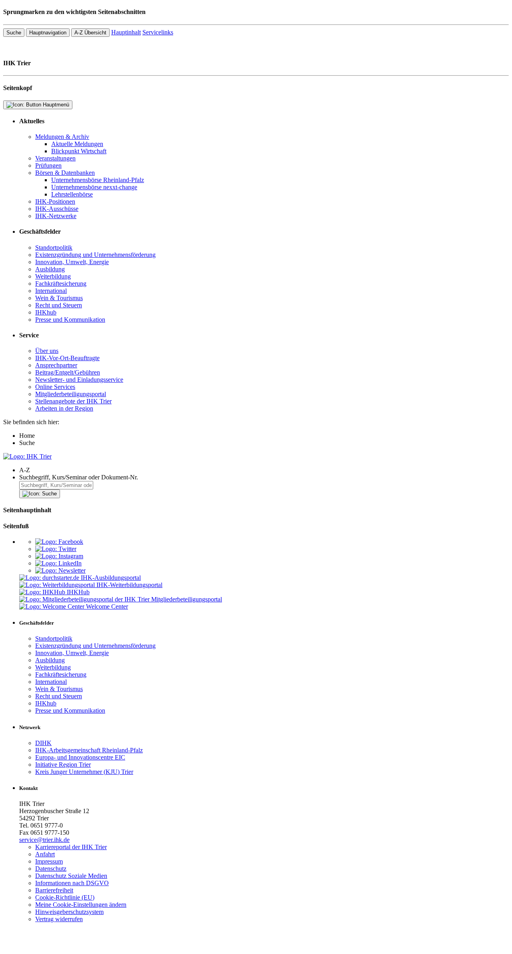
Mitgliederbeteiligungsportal (70, 394)
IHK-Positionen (55, 201)
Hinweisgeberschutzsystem (69, 911)
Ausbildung (50, 269)
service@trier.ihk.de (44, 839)
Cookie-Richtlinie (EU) (64, 897)
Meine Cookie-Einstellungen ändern (80, 904)
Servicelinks (157, 32)
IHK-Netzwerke (55, 215)
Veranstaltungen (55, 158)
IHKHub (78, 592)
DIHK (43, 743)
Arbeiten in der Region (64, 408)
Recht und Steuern (58, 305)
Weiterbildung (53, 276)
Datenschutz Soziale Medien (71, 875)
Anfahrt (45, 854)
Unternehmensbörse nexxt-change (94, 187)
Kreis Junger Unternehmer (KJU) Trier (84, 771)
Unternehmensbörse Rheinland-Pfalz (97, 179)
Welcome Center (107, 606)
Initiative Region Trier (63, 764)
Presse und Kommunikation (70, 319)
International (51, 290)
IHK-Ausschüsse (56, 208)
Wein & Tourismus (59, 298)
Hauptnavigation (47, 33)
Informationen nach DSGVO (72, 883)
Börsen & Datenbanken (65, 172)
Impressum (49, 861)
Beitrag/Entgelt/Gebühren (67, 372)
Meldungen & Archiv (62, 136)
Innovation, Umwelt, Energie (72, 262)
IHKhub (45, 312)
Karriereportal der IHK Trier (71, 847)
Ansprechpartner (56, 365)
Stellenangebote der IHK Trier (73, 401)
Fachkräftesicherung (60, 283)
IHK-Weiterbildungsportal (129, 584)
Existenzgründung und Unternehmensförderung (95, 254)
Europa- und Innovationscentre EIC (80, 757)
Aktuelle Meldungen (77, 143)
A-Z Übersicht (90, 33)
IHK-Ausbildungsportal (111, 577)
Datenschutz (50, 868)
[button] (264, 470)
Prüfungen (48, 165)
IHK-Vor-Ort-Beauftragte (67, 358)
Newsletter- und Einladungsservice (79, 379)
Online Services (55, 386)
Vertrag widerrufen (59, 919)
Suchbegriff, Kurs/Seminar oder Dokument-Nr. (78, 477)
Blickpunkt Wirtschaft (78, 151)
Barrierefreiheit (54, 890)
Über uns (46, 350)
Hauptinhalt (126, 32)
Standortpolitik (53, 247)
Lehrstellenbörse (72, 194)
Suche (13, 33)
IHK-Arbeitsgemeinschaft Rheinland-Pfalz (89, 750)
